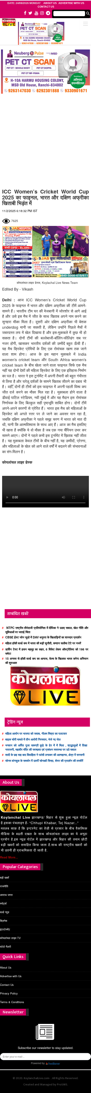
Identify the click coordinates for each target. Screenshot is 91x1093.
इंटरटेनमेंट (5, 929)
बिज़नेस (3, 921)
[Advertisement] (45, 139)
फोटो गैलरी (5, 947)
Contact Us (46, 6)
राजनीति (4, 886)
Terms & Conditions (12, 1002)
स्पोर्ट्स (3, 903)
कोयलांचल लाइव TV (10, 938)
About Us (5, 967)
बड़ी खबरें (4, 877)
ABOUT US (50, 3)
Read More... (9, 857)
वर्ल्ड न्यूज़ (4, 912)
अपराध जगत (6, 895)
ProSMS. (62, 1084)
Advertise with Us (11, 976)
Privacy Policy (9, 993)
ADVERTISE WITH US (71, 3)
